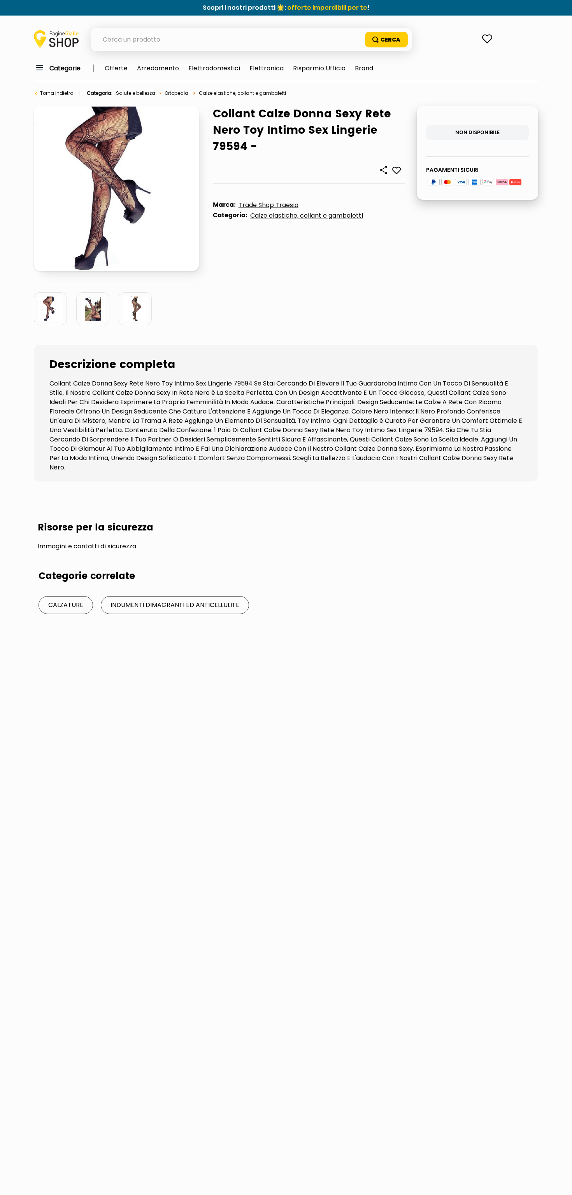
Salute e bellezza (135, 93)
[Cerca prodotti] (386, 39)
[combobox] (251, 39)
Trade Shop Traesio (268, 205)
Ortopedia (176, 93)
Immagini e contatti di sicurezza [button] (87, 546)
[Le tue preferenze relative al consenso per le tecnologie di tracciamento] (558, 1181)
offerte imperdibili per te (327, 7)
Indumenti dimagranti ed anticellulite (175, 604)
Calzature (65, 604)
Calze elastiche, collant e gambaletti (242, 93)
